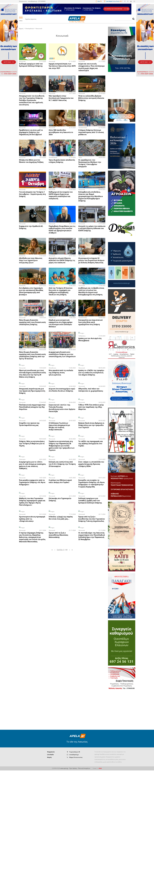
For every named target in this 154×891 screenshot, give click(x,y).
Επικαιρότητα (29, 28)
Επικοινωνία (23, 1)
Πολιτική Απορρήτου (84, 768)
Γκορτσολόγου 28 (74, 752)
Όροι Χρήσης (73, 768)
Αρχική (21, 28)
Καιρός (49, 757)
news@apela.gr (74, 754)
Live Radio (50, 754)
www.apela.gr (64, 768)
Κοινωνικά (39, 28)
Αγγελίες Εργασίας (30, 19)
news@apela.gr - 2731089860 (36, 1)
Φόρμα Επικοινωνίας (75, 757)
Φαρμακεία (51, 752)
